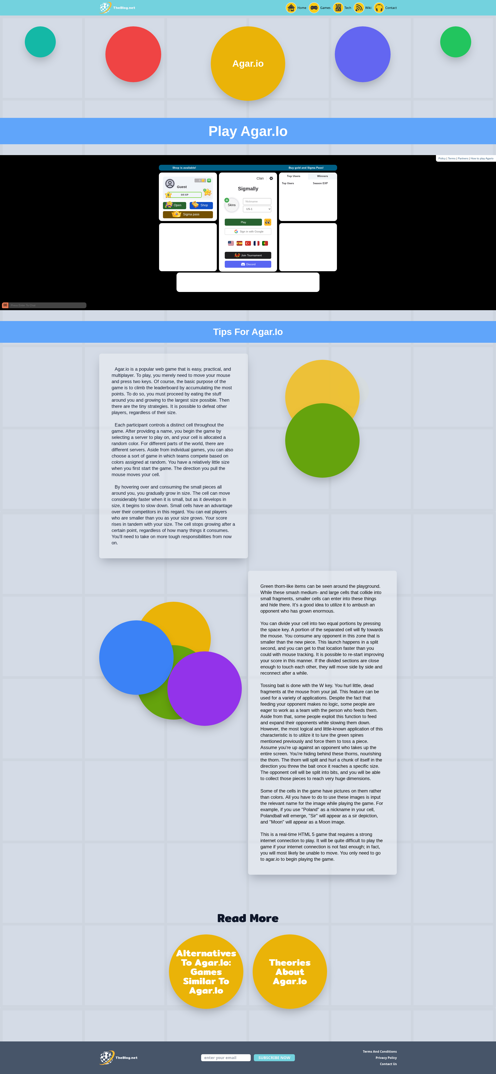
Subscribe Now (274, 1057)
